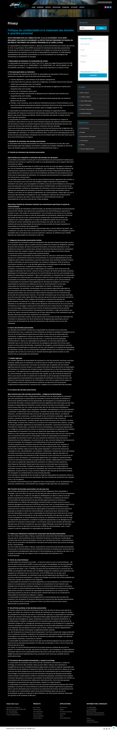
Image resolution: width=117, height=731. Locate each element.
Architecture (84, 128)
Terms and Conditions (92, 722)
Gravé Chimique (85, 105)
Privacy (89, 718)
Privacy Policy (94, 72)
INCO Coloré (84, 93)
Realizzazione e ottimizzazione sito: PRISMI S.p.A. (20, 728)
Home (33, 7)
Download (65, 7)
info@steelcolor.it (15, 715)
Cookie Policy (90, 720)
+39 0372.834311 (13, 711)
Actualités (74, 7)
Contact (81, 7)
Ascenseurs (84, 141)
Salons (82, 145)
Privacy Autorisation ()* (90, 71)
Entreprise (40, 7)
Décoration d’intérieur (88, 137)
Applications (57, 7)
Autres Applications (87, 149)
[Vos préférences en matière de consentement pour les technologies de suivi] (114, 728)
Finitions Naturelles (87, 109)
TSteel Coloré (85, 97)
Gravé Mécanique (86, 101)
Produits (48, 7)
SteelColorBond (85, 113)
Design (82, 132)
